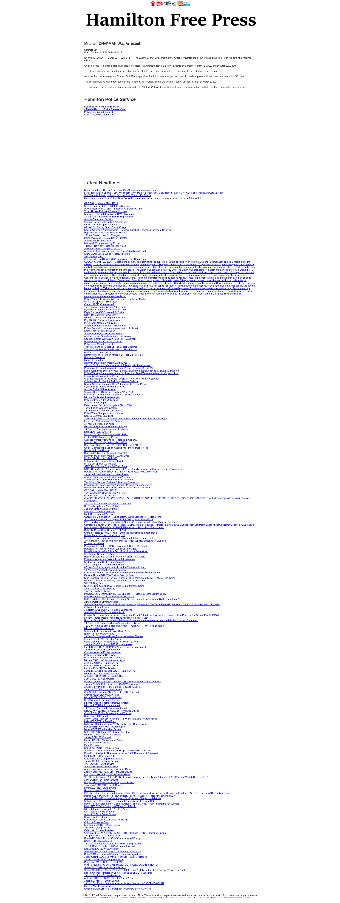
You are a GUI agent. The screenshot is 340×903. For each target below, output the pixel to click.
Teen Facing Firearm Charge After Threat (105, 307)
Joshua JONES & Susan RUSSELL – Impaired (108, 644)
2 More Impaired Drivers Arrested (101, 602)
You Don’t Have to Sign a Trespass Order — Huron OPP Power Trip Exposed (124, 625)
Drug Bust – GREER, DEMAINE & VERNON (107, 774)
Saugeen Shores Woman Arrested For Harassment (110, 339)
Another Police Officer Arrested (100, 389)
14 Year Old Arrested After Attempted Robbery (107, 503)
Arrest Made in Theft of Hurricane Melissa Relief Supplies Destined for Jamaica (125, 540)
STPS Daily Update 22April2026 (100, 315)
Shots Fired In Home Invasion (99, 331)
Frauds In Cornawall (94, 357)
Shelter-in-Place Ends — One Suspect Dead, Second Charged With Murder (122, 798)
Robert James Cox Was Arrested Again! (104, 535)
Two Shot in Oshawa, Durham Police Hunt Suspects (111, 482)
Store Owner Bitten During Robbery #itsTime (107, 254)
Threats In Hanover (94, 543)
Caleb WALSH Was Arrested (99, 830)
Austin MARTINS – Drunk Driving (101, 663)
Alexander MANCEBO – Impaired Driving (105, 612)
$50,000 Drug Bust (93, 583)
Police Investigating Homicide (99, 655)
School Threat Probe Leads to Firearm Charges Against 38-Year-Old (119, 801)
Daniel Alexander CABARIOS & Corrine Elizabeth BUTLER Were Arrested (122, 572)
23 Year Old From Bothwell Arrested (102, 875)
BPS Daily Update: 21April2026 (100, 463)
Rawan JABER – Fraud (96, 817)
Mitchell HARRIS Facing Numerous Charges (107, 702)
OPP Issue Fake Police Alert (99, 811)
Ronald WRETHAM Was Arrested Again (104, 726)
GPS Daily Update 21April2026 (100, 490)
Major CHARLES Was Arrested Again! (103, 740)
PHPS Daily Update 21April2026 (100, 458)
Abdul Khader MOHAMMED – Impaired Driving (108, 772)
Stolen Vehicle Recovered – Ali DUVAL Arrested (108, 631)
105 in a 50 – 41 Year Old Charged (102, 235)
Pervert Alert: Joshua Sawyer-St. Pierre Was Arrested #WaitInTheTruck (120, 471)
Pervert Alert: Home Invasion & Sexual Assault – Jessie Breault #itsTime (121, 368)
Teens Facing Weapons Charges (101, 408)
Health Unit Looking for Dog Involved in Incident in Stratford (114, 556)
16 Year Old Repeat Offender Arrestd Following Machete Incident (117, 365)
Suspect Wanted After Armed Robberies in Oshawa (110, 439)
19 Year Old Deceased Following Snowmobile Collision (112, 623)
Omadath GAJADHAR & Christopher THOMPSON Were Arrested (117, 888)
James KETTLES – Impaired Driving (103, 689)
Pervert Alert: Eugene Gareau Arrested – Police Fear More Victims (118, 485)
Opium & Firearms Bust (96, 822)
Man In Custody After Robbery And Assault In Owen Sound (114, 580)
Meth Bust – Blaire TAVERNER (100, 756)
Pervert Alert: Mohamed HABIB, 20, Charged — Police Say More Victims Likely (125, 594)
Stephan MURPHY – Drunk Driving (102, 825)
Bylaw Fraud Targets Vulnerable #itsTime (105, 309)
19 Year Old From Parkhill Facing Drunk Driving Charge (112, 843)
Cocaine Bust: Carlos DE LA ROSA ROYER (106, 819)
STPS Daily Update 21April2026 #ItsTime (105, 466)
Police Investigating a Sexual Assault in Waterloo (109, 559)
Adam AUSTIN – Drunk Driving (100, 814)
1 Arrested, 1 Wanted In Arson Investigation (106, 474)
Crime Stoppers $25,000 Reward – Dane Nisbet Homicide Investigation (120, 532)
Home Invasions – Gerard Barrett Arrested (105, 238)
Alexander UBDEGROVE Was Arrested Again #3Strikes (112, 851)
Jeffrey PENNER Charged (97, 737)
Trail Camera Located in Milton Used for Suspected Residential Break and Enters (125, 418)
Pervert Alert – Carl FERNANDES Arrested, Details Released (115, 546)
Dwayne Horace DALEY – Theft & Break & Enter (109, 575)
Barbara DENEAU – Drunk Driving (101, 665)
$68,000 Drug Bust (93, 256)
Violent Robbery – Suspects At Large (103, 248)
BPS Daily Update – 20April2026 (101, 506)
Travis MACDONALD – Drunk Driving (103, 785)
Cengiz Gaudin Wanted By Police (101, 376)
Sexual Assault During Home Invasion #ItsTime (108, 479)
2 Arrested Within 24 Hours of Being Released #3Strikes (113, 687)
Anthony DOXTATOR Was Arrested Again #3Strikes (110, 878)
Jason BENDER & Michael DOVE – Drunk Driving (109, 671)
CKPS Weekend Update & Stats (100, 224)
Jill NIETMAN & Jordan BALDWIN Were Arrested (109, 846)
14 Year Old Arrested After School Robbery (106, 429)
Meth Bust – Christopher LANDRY (101, 673)
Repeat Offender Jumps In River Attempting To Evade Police (115, 384)
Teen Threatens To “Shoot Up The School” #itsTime (110, 347)
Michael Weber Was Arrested (99, 628)
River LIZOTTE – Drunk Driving (100, 787)
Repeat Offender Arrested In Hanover (103, 341)
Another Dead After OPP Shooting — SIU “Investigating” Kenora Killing (120, 718)
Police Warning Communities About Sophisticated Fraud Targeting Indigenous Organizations (131, 373)
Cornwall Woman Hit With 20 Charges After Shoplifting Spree (115, 259)
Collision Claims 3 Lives (96, 607)
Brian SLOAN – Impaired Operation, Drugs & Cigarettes (112, 854)
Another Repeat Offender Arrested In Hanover (107, 336)
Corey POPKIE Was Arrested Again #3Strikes (107, 713)
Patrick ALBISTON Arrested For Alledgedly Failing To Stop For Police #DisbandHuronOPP (130, 795)
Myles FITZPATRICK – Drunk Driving (103, 697)
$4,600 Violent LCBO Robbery (99, 588)
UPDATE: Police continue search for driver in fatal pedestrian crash (118, 538)
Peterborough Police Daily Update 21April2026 (108, 405)
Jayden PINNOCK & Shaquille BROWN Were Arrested (112, 684)
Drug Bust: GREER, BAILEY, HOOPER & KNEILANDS (112, 445)
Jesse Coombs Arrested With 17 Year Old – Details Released (115, 857)
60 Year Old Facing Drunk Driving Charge (105, 227)
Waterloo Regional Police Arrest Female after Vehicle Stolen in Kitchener (121, 378)
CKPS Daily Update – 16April (99, 554)
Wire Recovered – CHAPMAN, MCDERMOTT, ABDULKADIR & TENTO (121, 865)
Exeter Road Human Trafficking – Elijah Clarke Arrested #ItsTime (117, 487)
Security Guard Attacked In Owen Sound (105, 325)
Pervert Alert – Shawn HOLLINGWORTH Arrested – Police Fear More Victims (124, 527)
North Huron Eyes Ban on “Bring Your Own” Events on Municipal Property (122, 190)
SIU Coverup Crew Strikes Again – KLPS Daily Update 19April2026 (118, 519)
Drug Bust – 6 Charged (96, 716)
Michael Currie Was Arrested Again (102, 397)
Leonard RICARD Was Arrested (100, 668)
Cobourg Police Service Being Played (103, 461)
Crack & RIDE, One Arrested (99, 304)
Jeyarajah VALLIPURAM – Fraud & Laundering (108, 609)
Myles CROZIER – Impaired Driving (102, 729)
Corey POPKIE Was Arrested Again (102, 639)
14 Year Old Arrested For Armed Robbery (105, 570)
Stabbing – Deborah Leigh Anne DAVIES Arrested (109, 214)
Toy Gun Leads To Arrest (97, 591)
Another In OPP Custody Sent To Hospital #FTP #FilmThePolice (117, 750)
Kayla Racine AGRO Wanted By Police (104, 312)
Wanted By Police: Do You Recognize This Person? (110, 349)
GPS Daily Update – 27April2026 (101, 203)
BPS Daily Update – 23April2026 (101, 301)
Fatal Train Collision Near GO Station (103, 421)
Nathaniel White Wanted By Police (102, 106)
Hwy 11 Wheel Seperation (97, 886)
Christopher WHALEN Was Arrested (102, 652)
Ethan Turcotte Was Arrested (99, 633)
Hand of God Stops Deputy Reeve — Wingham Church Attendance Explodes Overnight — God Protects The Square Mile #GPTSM (151, 615)
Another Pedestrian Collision (98, 219)
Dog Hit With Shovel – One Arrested (102, 320)
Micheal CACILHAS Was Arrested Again (104, 660)
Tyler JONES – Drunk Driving (99, 764)
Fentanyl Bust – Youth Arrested (100, 495)
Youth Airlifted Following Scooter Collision (105, 211)
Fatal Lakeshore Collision (97, 742)
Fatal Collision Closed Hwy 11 (99, 790)
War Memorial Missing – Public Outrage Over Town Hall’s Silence (117, 195)
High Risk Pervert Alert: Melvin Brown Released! (109, 596)
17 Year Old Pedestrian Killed (99, 424)
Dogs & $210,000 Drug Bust (98, 114)
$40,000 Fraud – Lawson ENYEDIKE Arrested (107, 809)
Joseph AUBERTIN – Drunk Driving (102, 835)
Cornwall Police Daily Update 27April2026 (105, 222)
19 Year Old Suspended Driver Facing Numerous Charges (113, 636)
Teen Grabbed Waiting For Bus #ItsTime (105, 493)
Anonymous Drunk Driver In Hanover (103, 333)
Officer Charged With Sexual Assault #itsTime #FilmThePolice (116, 447)
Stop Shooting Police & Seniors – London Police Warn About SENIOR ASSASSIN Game (129, 578)
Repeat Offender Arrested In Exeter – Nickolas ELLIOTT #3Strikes (118, 872)
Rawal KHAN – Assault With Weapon (103, 657)
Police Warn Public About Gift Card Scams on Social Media (114, 299)
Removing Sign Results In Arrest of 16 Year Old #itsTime (113, 354)
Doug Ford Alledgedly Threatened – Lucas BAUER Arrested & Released (121, 753)
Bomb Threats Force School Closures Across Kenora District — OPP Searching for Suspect (131, 803)
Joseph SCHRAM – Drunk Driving (101, 880)
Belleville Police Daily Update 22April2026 (105, 362)
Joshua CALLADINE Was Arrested (102, 649)
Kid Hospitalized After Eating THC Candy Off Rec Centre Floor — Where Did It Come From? (131, 599)
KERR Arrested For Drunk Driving (101, 700)
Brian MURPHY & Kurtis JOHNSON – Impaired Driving (112, 838)
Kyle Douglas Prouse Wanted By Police (104, 386)
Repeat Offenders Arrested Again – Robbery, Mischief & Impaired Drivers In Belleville (127, 230)
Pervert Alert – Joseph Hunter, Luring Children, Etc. (110, 548)
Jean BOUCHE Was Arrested (99, 679)
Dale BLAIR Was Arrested (97, 432)
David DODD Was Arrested (98, 841)
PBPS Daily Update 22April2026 (100, 323)
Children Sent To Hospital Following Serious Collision (111, 381)
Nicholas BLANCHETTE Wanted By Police (106, 434)
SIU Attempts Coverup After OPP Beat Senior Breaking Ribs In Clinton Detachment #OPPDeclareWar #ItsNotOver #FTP (146, 777)
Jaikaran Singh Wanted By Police (101, 509)
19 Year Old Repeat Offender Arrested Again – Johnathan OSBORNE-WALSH (124, 883)
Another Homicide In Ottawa (98, 240)
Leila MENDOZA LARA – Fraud (100, 721)
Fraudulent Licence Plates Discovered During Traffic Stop (113, 394)
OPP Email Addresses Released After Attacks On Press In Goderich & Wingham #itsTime (130, 522)
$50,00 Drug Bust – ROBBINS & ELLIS (104, 564)
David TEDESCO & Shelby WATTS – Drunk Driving (110, 806)
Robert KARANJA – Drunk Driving (101, 748)
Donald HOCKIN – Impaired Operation (103, 758)
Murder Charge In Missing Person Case (104, 317)
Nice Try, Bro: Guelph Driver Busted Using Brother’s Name (114, 586)
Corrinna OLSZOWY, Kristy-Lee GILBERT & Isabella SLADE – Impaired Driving (125, 833)
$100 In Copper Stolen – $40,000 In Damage (107, 206)
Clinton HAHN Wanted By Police (101, 437)
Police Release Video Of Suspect (101, 400)
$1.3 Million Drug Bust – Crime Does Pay (105, 562)
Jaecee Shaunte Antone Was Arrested (103, 410)
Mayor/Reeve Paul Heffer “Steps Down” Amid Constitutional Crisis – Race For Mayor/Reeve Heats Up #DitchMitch (142, 198)
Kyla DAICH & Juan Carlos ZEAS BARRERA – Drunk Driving (115, 724)
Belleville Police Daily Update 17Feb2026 (105, 530)
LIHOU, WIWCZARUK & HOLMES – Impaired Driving (111, 710)
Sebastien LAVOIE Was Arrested (101, 849)
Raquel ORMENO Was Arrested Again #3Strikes (109, 782)
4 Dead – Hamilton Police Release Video (105, 109)
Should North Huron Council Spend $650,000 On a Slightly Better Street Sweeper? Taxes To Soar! (134, 870)
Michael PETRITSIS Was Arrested (102, 705)
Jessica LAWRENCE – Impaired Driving (104, 859)
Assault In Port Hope (95, 402)
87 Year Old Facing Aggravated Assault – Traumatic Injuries (115, 567)
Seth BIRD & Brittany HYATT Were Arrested (106, 732)
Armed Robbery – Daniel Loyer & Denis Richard (108, 769)
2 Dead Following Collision (97, 827)
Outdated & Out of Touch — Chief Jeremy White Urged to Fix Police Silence (123, 517)
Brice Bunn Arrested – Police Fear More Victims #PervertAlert (116, 551)
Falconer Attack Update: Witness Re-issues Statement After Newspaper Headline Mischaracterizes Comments (141, 620)
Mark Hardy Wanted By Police (99, 514)
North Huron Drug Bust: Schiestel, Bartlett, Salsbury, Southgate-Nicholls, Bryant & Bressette (131, 370)
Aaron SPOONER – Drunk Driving (101, 766)
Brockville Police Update (96, 450)
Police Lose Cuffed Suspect (98, 112)
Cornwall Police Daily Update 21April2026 (105, 442)
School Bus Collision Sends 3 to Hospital (105, 867)
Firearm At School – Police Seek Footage (105, 426)
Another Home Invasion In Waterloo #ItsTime (107, 477)
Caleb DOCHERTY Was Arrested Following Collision (111, 641)
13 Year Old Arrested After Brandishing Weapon (108, 216)
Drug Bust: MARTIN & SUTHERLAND (103, 862)
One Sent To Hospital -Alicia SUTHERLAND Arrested (111, 692)
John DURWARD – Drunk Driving (101, 780)
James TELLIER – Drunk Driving (101, 761)
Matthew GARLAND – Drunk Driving (102, 734)
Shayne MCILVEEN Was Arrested (101, 694)
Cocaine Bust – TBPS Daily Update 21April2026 (109, 392)
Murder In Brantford (94, 360)
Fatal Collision (91, 745)
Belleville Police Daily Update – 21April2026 (106, 455)
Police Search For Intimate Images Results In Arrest (111, 328)
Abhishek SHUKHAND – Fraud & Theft (104, 676)
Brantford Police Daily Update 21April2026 (105, 453)
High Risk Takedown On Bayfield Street (104, 232)
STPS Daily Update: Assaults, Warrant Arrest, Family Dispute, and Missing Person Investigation (133, 469)
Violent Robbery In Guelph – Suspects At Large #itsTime (113, 208)
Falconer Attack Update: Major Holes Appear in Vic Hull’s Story (116, 617)
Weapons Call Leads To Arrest (99, 511)
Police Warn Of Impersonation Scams (103, 413)
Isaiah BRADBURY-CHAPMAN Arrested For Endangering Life (115, 647)
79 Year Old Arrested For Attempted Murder (106, 708)
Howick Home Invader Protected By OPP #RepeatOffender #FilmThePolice (122, 681)
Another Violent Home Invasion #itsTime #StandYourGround (115, 251)
